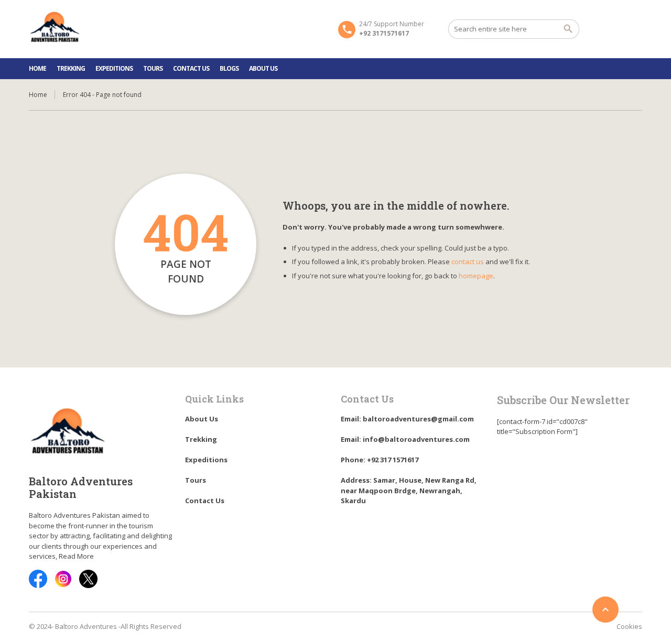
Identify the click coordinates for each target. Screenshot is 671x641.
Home (38, 94)
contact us (467, 261)
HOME (37, 68)
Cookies (629, 626)
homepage (476, 275)
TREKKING (71, 68)
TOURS (153, 68)
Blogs (229, 68)
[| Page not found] (55, 28)
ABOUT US (263, 68)
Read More (76, 556)
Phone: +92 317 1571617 (379, 459)
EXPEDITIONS (114, 68)
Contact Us (191, 68)
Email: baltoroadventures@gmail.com (407, 418)
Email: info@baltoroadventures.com (405, 439)
